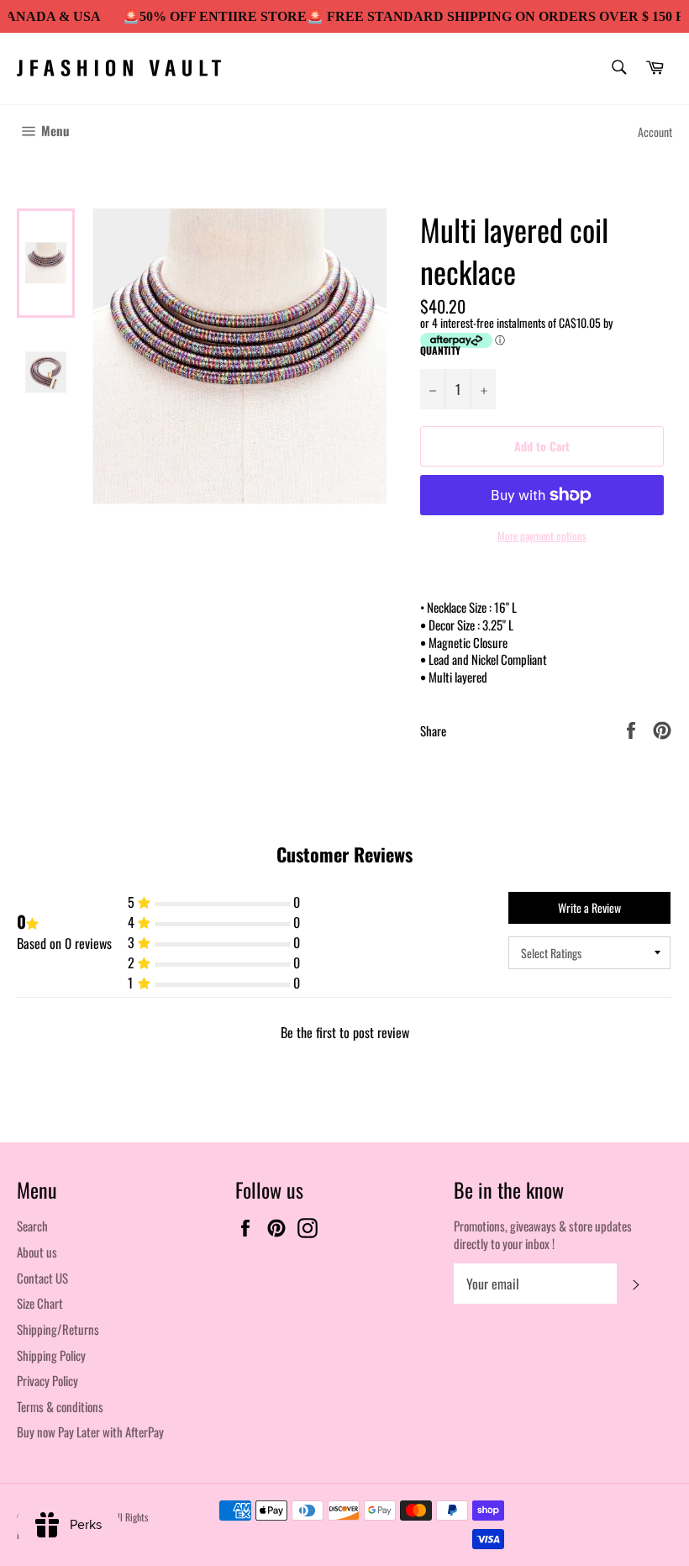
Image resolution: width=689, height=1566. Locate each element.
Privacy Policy (47, 1380)
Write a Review (589, 907)
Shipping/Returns (58, 1329)
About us (37, 1251)
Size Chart (40, 1303)
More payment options (541, 536)
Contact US (42, 1277)
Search (32, 1225)
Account (655, 131)
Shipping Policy (51, 1355)
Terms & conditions (60, 1406)
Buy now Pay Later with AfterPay (90, 1431)
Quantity (440, 350)
